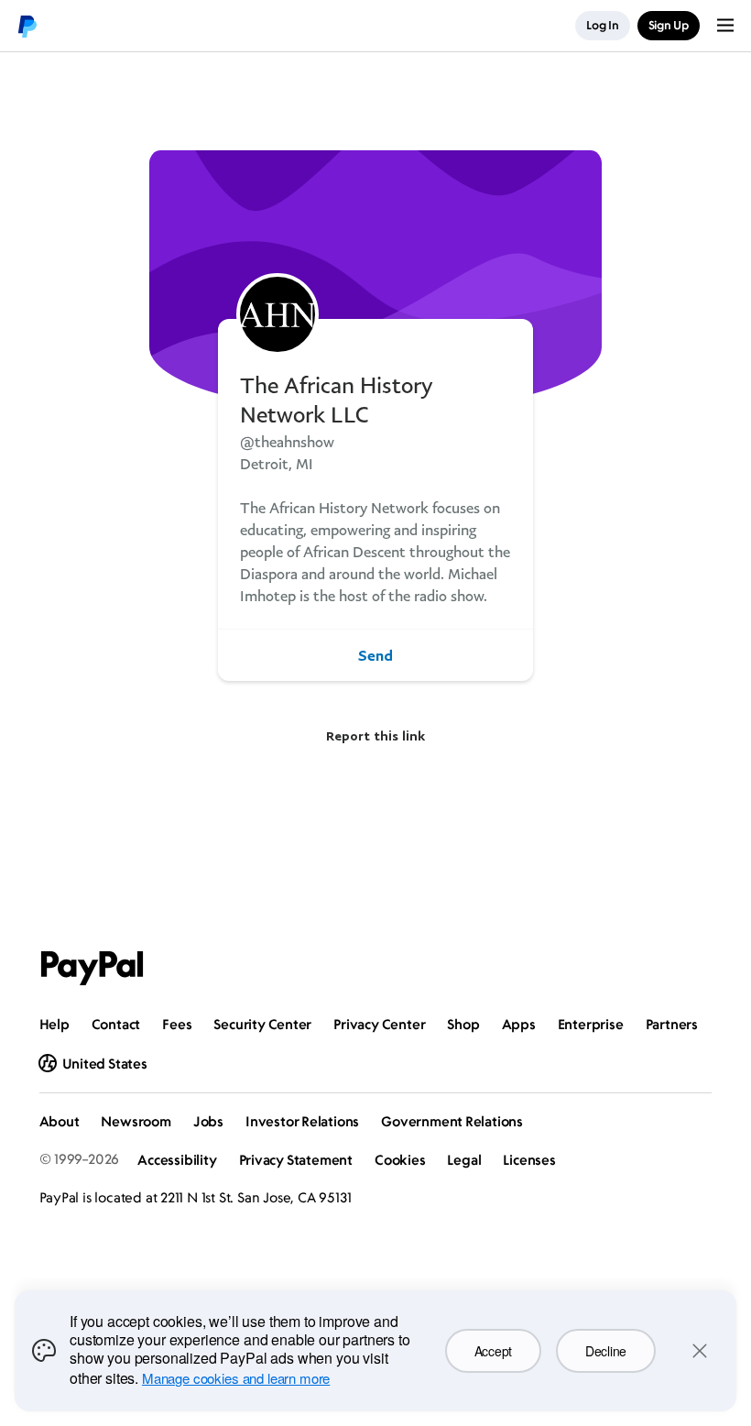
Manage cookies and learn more (236, 1378)
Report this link (375, 735)
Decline (605, 1351)
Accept (493, 1351)
